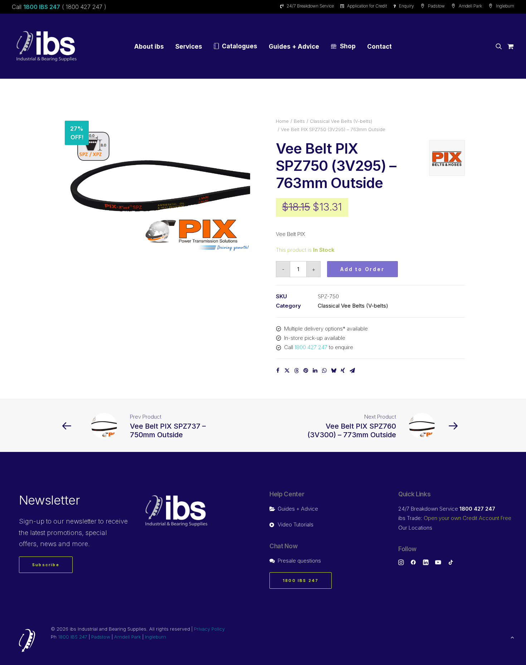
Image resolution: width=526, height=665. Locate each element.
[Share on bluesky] (333, 370)
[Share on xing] (343, 370)
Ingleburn (505, 6)
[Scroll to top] (512, 636)
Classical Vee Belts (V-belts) (341, 121)
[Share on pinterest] (305, 370)
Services (188, 46)
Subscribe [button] (45, 564)
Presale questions (299, 560)
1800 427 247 (310, 347)
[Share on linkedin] (315, 370)
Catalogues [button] (239, 46)
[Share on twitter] (287, 370)
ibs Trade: (454, 518)
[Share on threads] (296, 370)
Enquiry (406, 6)
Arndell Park (470, 6)
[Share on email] (352, 370)
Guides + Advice (294, 46)
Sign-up (31, 521)
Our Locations (415, 527)
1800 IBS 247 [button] (300, 580)
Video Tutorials (295, 524)
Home (282, 121)
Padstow (436, 6)
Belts (299, 121)
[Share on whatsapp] (324, 370)
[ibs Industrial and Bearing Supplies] (46, 46)
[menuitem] (308, 6)
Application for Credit (367, 6)
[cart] (509, 46)
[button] (500, 46)
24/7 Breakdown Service (310, 6)
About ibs (149, 46)
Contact (379, 46)
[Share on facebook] (277, 370)
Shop (348, 46)
